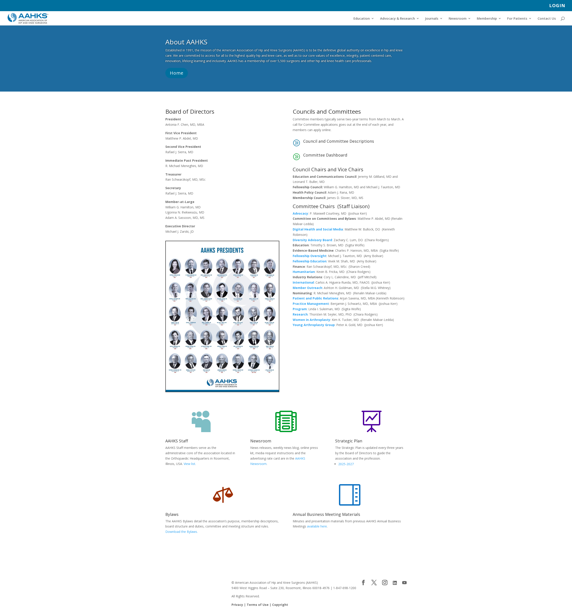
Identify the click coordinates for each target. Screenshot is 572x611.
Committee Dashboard (325, 155)
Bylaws (172, 514)
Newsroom (458, 19)
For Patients (517, 19)
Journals (431, 19)
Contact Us (547, 19)
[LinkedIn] (395, 583)
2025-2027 (346, 464)
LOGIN (557, 5)
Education (361, 19)
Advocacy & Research (397, 19)
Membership (487, 19)
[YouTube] (404, 583)
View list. (190, 464)
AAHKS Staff (176, 441)
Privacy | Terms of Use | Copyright (259, 605)
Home (176, 73)
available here (317, 526)
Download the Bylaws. (181, 531)
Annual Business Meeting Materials (326, 514)
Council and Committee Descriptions (338, 141)
